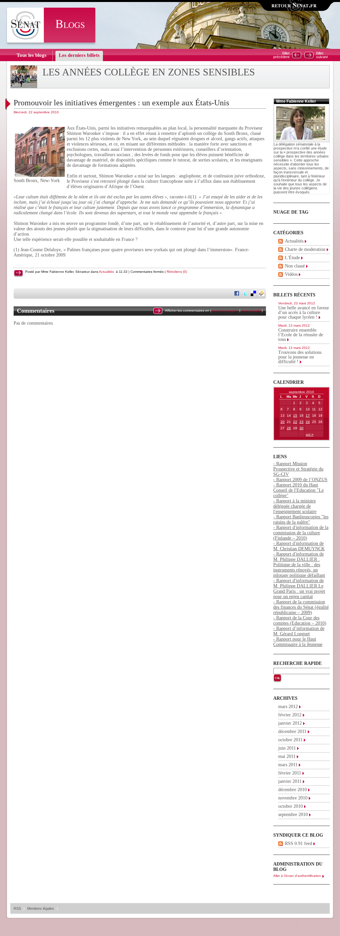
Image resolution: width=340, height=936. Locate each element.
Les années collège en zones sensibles (148, 72)
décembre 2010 (292, 789)
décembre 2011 (292, 731)
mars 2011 (288, 764)
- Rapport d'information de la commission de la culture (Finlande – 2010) (300, 533)
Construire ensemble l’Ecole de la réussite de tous (300, 335)
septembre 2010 (293, 814)
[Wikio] (262, 294)
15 (295, 415)
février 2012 (289, 714)
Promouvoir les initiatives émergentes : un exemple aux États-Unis (121, 102)
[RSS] (280, 241)
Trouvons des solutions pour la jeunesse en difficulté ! (299, 357)
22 (295, 422)
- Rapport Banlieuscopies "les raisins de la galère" (300, 519)
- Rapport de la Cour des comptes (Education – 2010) (299, 620)
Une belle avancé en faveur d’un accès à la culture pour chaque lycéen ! (303, 312)
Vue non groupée (224, 310)
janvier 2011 (289, 781)
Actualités (106, 271)
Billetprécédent (281, 55)
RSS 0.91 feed (298, 843)
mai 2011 (287, 756)
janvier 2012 (290, 723)
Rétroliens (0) (177, 271)
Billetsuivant (322, 55)
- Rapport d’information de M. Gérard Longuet (298, 631)
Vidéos (291, 274)
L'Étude (292, 257)
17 (308, 415)
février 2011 (289, 773)
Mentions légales (40, 908)
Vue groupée (251, 310)
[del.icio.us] (254, 294)
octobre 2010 (290, 806)
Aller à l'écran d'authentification (297, 876)
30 (301, 428)
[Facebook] (237, 294)
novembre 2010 (292, 797)
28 (289, 428)
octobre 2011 (290, 739)
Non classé (295, 265)
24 (308, 422)
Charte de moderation (305, 249)
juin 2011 (287, 748)
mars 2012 (288, 706)
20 (283, 422)
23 (301, 422)
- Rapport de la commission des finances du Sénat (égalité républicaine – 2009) (301, 607)
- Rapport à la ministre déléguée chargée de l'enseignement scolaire (294, 506)
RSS (17, 908)
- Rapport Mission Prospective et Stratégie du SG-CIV (298, 469)
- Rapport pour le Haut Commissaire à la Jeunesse (297, 642)
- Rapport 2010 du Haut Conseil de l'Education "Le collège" (298, 490)
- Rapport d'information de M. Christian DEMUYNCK (299, 546)
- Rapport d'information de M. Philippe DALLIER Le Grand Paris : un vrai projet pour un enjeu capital (299, 588)
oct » (309, 434)
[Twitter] (245, 294)
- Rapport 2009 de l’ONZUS (300, 479)
